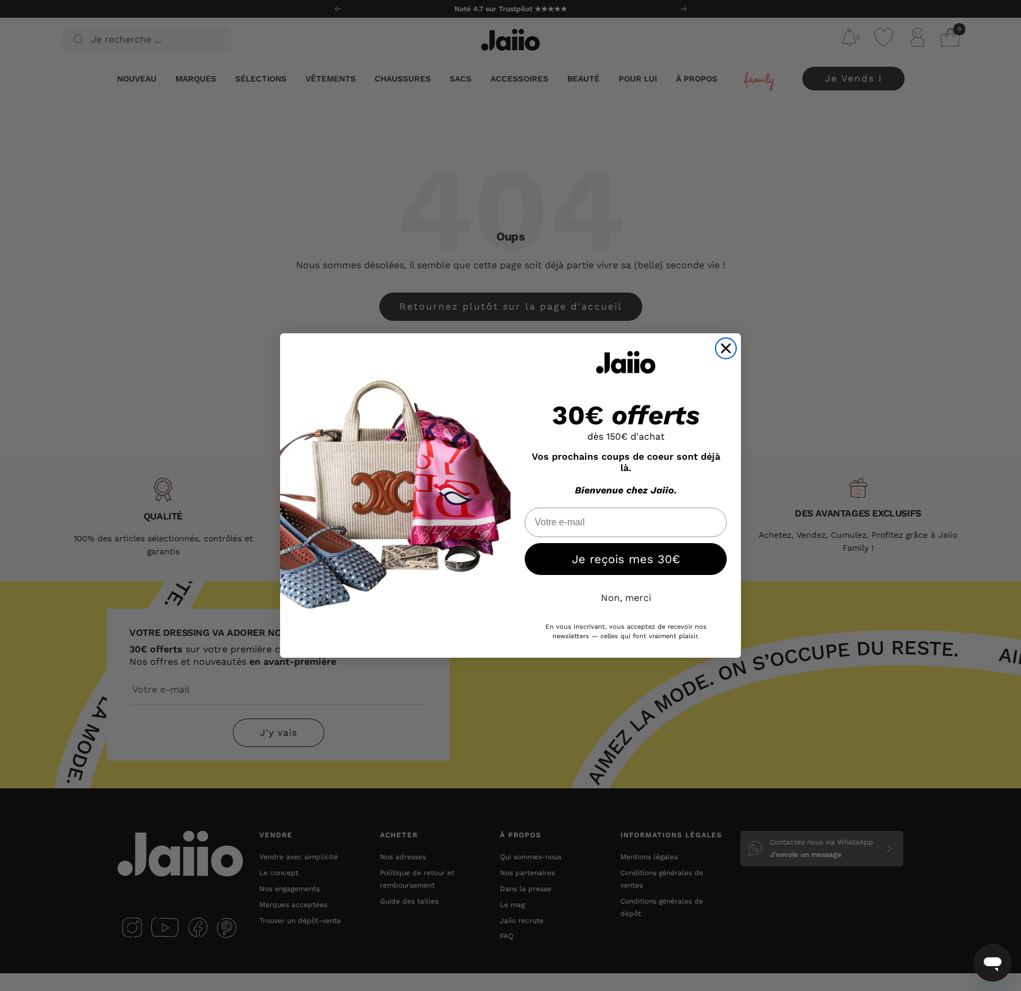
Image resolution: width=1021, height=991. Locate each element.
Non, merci (626, 597)
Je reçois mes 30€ (626, 559)
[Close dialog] (726, 348)
